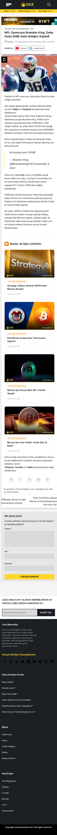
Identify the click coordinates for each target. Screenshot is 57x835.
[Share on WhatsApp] (11, 480)
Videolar (5, 787)
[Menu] (9, 5)
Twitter (30, 467)
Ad (6, 551)
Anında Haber (8, 811)
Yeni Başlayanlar (9, 781)
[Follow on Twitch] (46, 662)
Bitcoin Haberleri (20, 29)
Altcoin (8, 29)
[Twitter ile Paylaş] (29, 480)
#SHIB (31, 152)
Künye (4, 740)
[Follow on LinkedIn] (28, 662)
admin (11, 42)
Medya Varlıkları (9, 758)
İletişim (5, 752)
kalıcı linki (49, 489)
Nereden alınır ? (9, 688)
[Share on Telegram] (47, 480)
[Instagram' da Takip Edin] (10, 662)
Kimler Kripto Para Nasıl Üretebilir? (16, 700)
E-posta (9, 563)
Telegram (9, 467)
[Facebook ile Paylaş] (20, 480)
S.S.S (4, 805)
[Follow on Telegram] (40, 662)
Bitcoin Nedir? (8, 682)
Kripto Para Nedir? (9, 694)
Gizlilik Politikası (8, 746)
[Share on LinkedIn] (38, 480)
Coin (32, 29)
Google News (39, 48)
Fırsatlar (5, 793)
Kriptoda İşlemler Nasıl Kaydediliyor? (17, 706)
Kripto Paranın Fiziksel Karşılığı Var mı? (18, 712)
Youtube (23, 48)
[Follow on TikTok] (16, 662)
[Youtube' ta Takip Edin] (34, 662)
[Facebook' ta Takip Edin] (4, 662)
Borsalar (5, 799)
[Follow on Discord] (52, 662)
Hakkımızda (7, 734)
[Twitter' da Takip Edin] (22, 662)
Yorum (8, 529)
